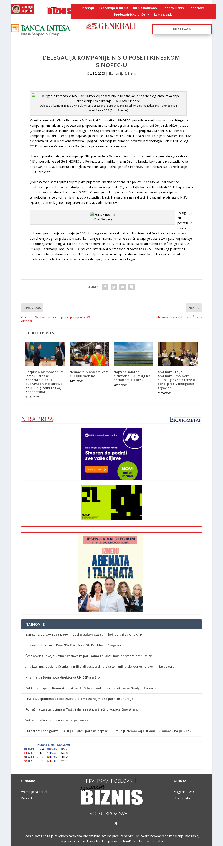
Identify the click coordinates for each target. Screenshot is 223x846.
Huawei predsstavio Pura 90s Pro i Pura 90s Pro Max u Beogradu (73, 645)
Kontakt (26, 798)
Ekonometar (182, 798)
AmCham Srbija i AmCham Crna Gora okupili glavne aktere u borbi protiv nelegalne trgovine (176, 380)
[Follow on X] (115, 823)
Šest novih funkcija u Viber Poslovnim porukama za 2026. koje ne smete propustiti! (88, 656)
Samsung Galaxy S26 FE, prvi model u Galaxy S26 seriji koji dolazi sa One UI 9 (83, 634)
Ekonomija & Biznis (113, 8)
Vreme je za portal (34, 792)
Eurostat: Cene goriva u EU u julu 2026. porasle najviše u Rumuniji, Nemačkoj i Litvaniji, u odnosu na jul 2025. (108, 731)
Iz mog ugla (163, 15)
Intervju (88, 8)
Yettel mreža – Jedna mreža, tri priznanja (57, 720)
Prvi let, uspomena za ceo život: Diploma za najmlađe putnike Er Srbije (79, 699)
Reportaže (197, 8)
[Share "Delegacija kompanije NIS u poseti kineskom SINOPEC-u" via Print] (131, 287)
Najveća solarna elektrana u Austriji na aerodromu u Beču (132, 376)
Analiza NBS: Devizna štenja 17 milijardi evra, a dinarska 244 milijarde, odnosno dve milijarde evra (99, 666)
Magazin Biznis (184, 792)
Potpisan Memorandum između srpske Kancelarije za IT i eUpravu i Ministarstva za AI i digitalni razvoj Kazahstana (44, 382)
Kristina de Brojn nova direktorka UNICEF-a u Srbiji (63, 677)
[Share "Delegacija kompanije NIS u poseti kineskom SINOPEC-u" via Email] (122, 287)
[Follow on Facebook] (107, 823)
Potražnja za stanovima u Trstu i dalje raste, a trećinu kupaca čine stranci (82, 709)
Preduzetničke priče (129, 15)
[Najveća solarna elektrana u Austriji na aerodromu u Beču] (133, 354)
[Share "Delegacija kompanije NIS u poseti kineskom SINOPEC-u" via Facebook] (105, 287)
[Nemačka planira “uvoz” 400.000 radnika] (89, 354)
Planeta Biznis (173, 8)
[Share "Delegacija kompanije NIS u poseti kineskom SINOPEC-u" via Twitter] (114, 287)
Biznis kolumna (145, 8)
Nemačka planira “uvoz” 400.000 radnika (89, 374)
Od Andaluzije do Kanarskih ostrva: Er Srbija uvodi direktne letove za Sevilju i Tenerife (90, 688)
